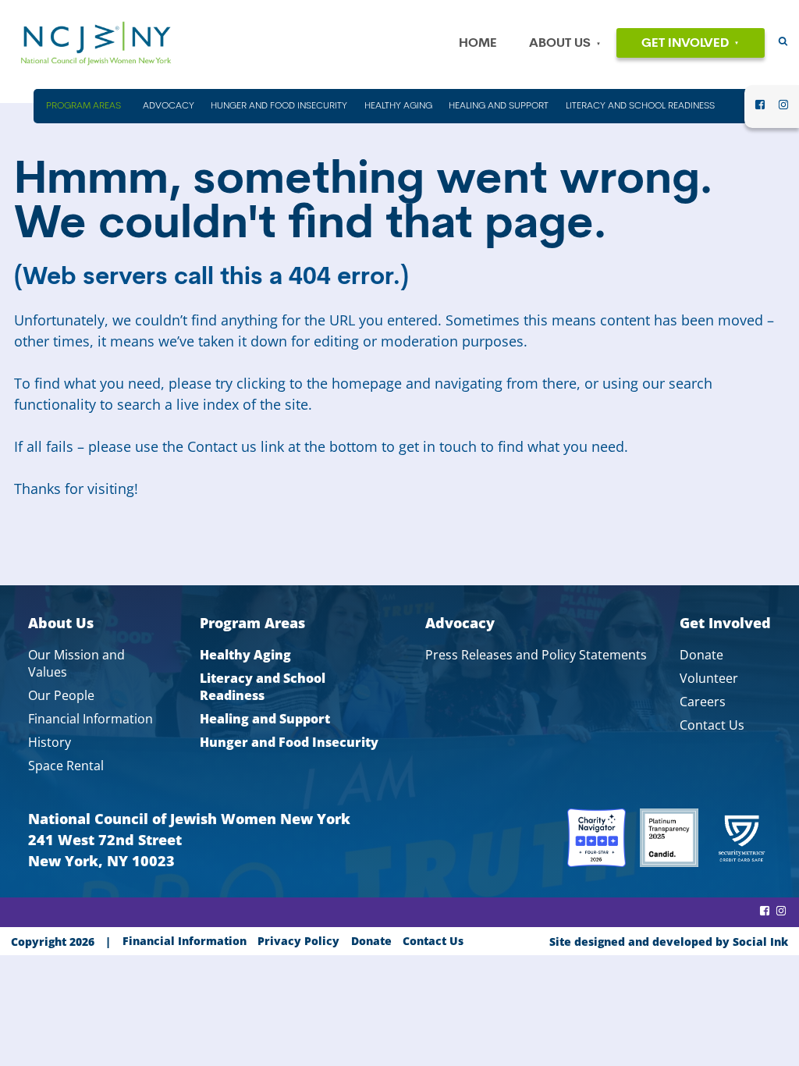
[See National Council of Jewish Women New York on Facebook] (760, 109)
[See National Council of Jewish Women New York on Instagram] (783, 109)
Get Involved (685, 43)
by (668, 941)
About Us (560, 43)
